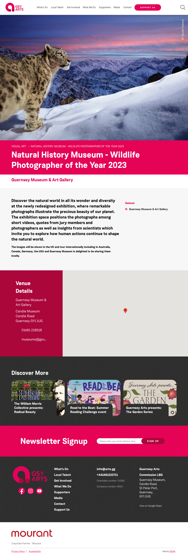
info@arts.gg (106, 469)
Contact (127, 7)
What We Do (62, 486)
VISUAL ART (18, 146)
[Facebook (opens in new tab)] (21, 491)
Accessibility (35, 551)
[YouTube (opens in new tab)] (38, 491)
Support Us (147, 7)
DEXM (172, 551)
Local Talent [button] (57, 7)
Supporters (105, 7)
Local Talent (62, 475)
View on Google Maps (150, 505)
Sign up (153, 441)
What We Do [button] (89, 7)
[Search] (182, 7)
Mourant (36, 543)
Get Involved (73, 7)
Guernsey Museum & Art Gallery (42, 180)
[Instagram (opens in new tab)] (30, 491)
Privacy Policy (18, 551)
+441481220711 (107, 475)
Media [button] (117, 7)
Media (58, 498)
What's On (61, 469)
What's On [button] (42, 7)
